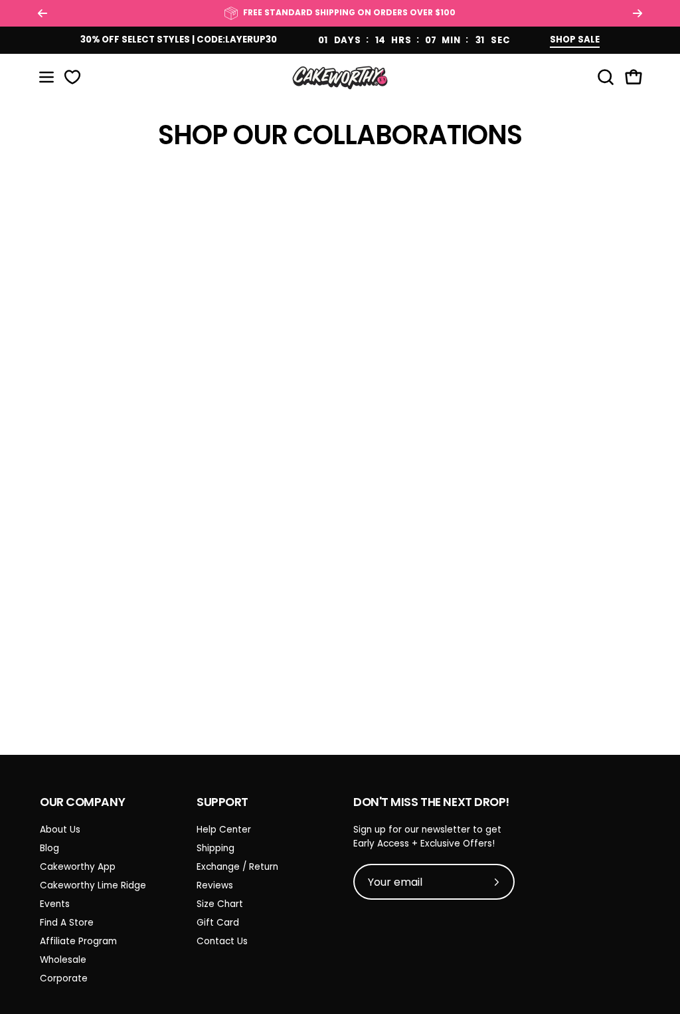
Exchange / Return (237, 867)
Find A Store (67, 922)
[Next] (637, 13)
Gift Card (218, 922)
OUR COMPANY (82, 802)
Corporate (64, 978)
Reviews (215, 885)
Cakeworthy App (78, 867)
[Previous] (42, 13)
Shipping (215, 848)
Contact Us (222, 941)
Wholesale (63, 960)
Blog (49, 848)
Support (222, 802)
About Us (60, 829)
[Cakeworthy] (340, 77)
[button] (604, 77)
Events (55, 904)
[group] (340, 13)
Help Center (224, 829)
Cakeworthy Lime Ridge (93, 885)
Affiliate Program (78, 941)
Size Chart (220, 904)
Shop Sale (575, 39)
